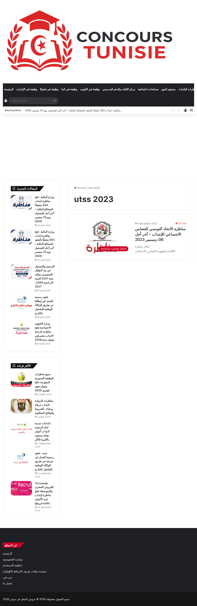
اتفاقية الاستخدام (12, 565)
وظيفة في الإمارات (26, 89)
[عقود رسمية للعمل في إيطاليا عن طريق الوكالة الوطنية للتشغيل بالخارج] (21, 302)
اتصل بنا (7, 583)
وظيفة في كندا (69, 89)
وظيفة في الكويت (90, 89)
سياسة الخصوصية (13, 559)
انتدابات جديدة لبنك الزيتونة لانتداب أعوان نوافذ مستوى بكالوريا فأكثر (42, 431)
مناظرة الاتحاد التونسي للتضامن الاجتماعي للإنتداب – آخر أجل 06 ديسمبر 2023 (160, 234)
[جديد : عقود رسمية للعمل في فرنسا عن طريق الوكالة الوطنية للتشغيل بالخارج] (21, 458)
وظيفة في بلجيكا (49, 89)
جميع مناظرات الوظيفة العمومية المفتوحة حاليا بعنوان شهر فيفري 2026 (44, 382)
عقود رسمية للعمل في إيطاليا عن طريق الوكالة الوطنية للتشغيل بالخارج (44, 305)
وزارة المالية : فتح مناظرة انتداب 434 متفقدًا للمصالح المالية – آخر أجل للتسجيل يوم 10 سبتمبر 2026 (44, 209)
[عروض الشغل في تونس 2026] (90, 41)
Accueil (81, 187)
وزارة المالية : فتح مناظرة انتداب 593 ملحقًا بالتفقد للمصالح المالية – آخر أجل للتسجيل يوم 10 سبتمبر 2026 (82, 110)
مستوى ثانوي (168, 89)
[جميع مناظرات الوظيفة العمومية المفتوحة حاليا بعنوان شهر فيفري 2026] (21, 379)
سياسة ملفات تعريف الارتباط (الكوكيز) (25, 571)
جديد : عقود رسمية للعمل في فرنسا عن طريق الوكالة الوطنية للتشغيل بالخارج (44, 461)
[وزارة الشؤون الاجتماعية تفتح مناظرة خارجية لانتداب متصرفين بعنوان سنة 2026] (21, 329)
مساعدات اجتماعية (148, 89)
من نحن (7, 577)
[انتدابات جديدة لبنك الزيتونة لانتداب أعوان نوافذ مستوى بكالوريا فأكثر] (21, 428)
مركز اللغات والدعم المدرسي (119, 89)
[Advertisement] (98, 145)
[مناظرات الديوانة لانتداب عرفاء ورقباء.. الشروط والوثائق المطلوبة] (21, 406)
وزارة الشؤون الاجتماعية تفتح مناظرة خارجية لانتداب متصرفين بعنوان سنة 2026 (44, 331)
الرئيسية (8, 89)
